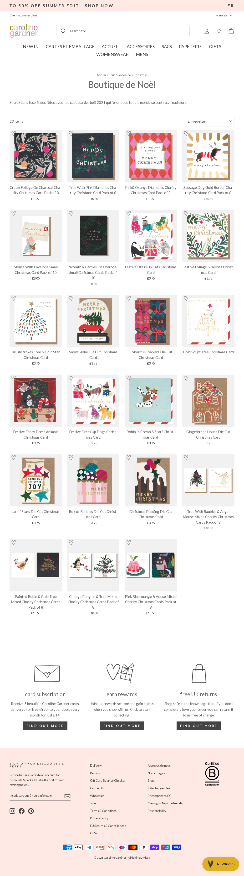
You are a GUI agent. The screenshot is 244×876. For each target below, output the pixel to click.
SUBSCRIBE (76, 473)
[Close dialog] (209, 380)
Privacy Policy (51, 461)
